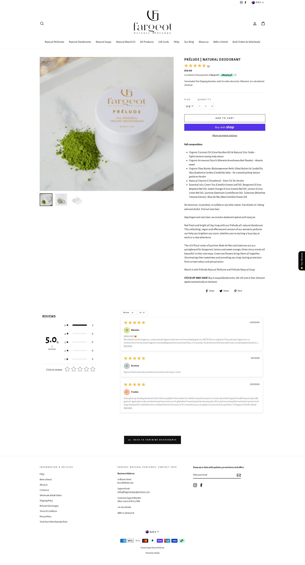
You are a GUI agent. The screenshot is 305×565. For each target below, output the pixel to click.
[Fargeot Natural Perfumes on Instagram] (195, 485)
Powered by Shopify (152, 553)
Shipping (204, 81)
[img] (195, 66)
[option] (107, 124)
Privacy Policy (45, 516)
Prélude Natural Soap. (243, 269)
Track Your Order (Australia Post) (53, 522)
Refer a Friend (220, 41)
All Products (147, 41)
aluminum (193, 204)
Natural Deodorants (80, 41)
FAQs (176, 41)
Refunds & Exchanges (49, 506)
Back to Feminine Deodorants (155, 440)
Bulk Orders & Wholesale (246, 41)
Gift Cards (163, 41)
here (217, 209)
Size (187, 100)
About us (204, 41)
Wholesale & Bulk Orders (51, 495)
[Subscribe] (239, 475)
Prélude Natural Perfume (212, 269)
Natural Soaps (103, 41)
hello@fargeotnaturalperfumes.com (134, 492)
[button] (79, 325)
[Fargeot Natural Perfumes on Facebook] (201, 485)
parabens (206, 204)
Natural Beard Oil (125, 41)
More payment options (224, 135)
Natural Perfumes (54, 41)
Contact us (44, 490)
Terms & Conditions (48, 511)
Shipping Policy (46, 500)
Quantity (204, 100)
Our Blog (189, 41)
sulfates (217, 204)
